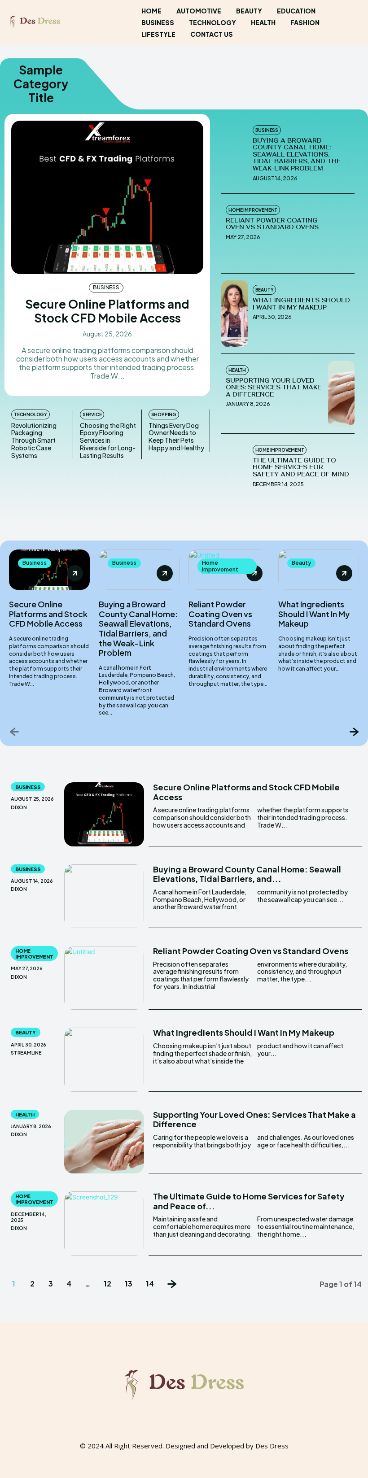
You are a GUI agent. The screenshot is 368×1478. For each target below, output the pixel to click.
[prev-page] (14, 731)
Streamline (26, 1052)
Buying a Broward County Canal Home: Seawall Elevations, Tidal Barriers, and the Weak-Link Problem (297, 154)
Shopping (163, 414)
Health (237, 370)
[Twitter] (201, 1432)
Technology (30, 414)
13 (128, 1283)
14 (150, 1283)
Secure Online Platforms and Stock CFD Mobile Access (107, 310)
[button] (351, 22)
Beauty (264, 289)
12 (107, 1283)
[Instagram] (184, 1432)
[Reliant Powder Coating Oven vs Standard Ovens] (341, 234)
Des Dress (272, 1445)
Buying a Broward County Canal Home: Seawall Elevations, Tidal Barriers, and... (247, 874)
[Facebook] (167, 1432)
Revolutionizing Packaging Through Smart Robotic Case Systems (34, 440)
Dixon (19, 807)
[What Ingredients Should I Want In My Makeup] (234, 313)
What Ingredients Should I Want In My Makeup (301, 303)
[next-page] (353, 731)
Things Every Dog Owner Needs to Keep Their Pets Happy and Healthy (176, 436)
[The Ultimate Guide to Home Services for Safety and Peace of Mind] (234, 473)
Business (106, 287)
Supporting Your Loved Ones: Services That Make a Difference (273, 387)
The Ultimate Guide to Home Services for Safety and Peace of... (249, 1201)
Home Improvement (252, 210)
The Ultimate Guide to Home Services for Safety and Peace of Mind (301, 467)
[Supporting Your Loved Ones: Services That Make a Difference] (341, 394)
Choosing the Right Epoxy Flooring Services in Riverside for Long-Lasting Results (108, 440)
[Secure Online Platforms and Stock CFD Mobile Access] (107, 198)
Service (92, 414)
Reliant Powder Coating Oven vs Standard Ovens (272, 224)
